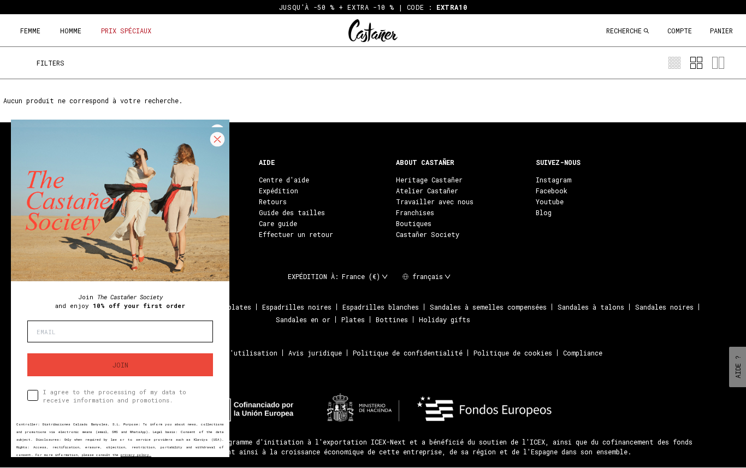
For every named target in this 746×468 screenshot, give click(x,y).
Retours (273, 201)
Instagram (553, 179)
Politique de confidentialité (408, 352)
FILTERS (50, 63)
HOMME (70, 30)
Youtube (550, 201)
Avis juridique (315, 352)
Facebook (551, 190)
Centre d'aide (284, 179)
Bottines (392, 319)
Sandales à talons (591, 307)
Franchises (415, 212)
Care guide (278, 223)
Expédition (278, 190)
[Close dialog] (217, 139)
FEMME (30, 30)
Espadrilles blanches (380, 307)
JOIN (120, 364)
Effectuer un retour (296, 234)
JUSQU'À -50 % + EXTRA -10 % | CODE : (373, 7)
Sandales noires (664, 307)
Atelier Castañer (427, 190)
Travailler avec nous (434, 201)
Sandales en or (303, 319)
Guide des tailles (292, 212)
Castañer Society (427, 234)
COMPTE (679, 30)
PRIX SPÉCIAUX (126, 30)
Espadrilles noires (296, 307)
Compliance (582, 352)
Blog (544, 212)
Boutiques (413, 223)
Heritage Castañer (429, 179)
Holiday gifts (444, 319)
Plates (353, 319)
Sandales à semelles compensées (488, 307)
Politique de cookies (512, 352)
